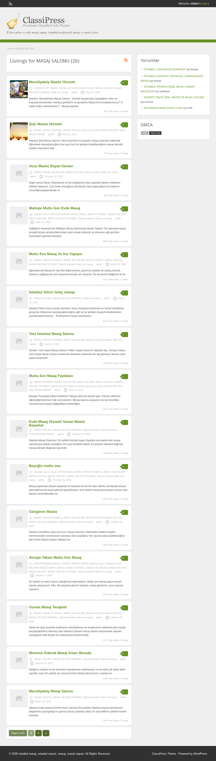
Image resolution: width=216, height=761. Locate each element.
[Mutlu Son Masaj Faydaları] (19, 391)
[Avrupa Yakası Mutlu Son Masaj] (19, 572)
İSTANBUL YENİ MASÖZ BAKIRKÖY (165, 69)
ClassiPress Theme (164, 753)
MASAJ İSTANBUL (52, 130)
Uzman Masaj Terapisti (48, 607)
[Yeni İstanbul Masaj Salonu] (19, 349)
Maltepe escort (41, 214)
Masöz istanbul (92, 172)
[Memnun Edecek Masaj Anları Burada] (19, 668)
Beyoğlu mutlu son (45, 466)
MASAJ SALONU (104, 88)
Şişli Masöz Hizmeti (45, 124)
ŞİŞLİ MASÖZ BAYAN (40, 390)
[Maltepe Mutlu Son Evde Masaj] (19, 223)
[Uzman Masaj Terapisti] (19, 622)
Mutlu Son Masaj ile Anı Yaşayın (55, 254)
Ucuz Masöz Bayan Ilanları (51, 166)
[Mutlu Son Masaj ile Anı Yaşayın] (19, 269)
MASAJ (38, 130)
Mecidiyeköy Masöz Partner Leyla (163, 107)
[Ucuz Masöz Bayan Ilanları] (19, 181)
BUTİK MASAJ (65, 472)
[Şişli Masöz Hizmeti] (19, 139)
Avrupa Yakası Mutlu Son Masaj (55, 557)
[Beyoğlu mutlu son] (19, 481)
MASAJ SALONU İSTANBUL (62, 218)
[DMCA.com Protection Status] (151, 134)
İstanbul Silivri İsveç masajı (52, 292)
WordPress (200, 753)
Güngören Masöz (43, 512)
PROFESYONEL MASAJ (41, 434)
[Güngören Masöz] (19, 526)
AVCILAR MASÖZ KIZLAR (81, 88)
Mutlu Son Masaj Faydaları (51, 376)
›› (46, 733)
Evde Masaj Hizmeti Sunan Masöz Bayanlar (57, 423)
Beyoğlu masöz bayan (45, 472)
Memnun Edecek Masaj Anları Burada (60, 653)
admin (74, 92)
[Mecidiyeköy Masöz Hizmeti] (19, 97)
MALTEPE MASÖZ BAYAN (64, 214)
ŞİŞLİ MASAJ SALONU (107, 130)
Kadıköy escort (97, 563)
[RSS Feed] (10, 3)
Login (204, 3)
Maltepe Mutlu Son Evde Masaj (54, 208)
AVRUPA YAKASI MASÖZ (47, 563)
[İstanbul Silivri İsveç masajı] (19, 307)
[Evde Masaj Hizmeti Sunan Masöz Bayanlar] (19, 437)
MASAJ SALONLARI (53, 172)
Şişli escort (88, 130)
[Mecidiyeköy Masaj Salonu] (19, 706)
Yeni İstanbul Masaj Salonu (51, 334)
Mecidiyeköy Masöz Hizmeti (52, 82)
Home (11, 48)
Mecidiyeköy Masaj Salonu (51, 691)
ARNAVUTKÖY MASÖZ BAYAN (50, 88)
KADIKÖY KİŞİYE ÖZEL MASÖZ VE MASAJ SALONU (174, 97)
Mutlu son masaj (59, 92)
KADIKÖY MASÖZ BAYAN (74, 563)
